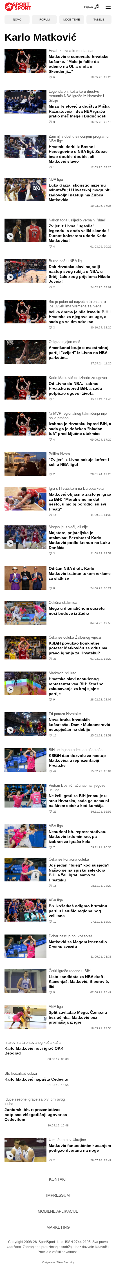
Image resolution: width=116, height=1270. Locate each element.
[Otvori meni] (105, 7)
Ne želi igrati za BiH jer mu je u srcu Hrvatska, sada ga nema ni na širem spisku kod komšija (79, 800)
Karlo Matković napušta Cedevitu (36, 1079)
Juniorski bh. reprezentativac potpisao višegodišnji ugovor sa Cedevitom (36, 1114)
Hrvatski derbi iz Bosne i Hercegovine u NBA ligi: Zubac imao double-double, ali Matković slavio (78, 154)
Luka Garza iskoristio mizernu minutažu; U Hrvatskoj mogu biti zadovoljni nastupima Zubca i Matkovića (80, 192)
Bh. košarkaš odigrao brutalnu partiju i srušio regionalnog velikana (78, 911)
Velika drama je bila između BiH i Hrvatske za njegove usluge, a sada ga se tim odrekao (80, 317)
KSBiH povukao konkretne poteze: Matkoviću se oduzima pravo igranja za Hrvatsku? (78, 648)
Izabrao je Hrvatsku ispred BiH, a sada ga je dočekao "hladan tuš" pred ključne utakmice (80, 428)
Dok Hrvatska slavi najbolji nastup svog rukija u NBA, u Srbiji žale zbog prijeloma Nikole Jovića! (79, 274)
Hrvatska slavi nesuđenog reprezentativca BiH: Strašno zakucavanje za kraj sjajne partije (76, 686)
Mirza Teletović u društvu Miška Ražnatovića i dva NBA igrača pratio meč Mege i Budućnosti (79, 111)
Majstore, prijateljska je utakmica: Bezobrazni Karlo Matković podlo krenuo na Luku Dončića (79, 540)
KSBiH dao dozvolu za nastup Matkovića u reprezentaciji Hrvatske (77, 760)
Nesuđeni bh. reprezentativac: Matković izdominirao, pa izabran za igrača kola (77, 836)
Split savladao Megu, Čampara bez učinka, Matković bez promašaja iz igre (78, 1017)
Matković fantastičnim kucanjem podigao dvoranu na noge (80, 1148)
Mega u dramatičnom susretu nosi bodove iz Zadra (77, 611)
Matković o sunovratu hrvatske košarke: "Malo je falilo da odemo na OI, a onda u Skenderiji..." (78, 64)
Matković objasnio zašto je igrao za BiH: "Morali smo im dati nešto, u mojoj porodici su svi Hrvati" (80, 501)
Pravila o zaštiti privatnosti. (58, 1252)
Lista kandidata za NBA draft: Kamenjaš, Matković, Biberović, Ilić (79, 981)
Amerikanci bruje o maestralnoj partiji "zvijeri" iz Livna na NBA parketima (78, 352)
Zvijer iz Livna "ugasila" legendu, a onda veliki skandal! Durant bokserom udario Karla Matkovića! (79, 233)
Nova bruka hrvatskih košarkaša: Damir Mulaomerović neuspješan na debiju (79, 724)
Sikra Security (65, 1262)
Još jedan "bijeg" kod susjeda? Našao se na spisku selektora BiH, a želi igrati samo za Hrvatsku (79, 872)
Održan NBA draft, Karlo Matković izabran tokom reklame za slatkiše (80, 573)
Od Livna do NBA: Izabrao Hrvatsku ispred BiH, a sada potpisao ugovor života (75, 388)
